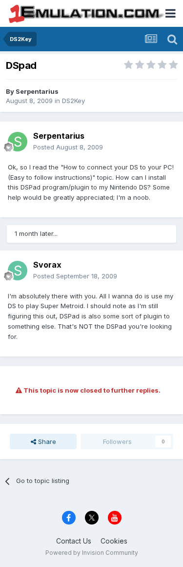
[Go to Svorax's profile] (17, 270)
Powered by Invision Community (91, 552)
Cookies (114, 541)
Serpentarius (37, 91)
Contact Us (73, 541)
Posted (68, 147)
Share (46, 441)
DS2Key (73, 101)
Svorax (47, 265)
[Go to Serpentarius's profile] (17, 141)
